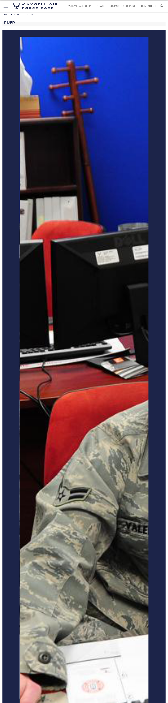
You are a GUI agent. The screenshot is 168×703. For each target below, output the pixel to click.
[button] (5, 6)
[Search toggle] (162, 6)
